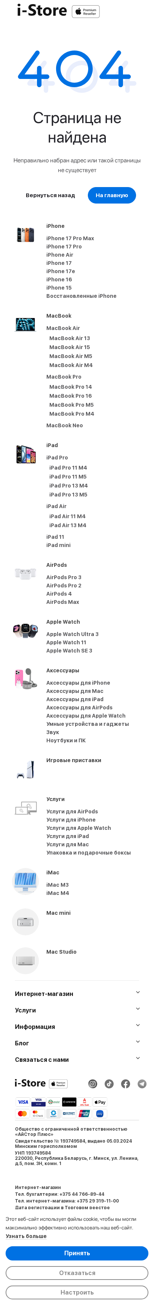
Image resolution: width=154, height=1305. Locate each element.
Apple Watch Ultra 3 (72, 634)
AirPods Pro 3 (63, 577)
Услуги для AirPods (72, 812)
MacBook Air (63, 328)
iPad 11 (55, 537)
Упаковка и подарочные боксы (88, 853)
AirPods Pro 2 (63, 586)
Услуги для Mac (67, 844)
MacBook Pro (63, 377)
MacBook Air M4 (71, 365)
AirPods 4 (59, 594)
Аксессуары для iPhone (78, 683)
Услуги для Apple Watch (78, 828)
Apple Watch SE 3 (69, 651)
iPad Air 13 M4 (67, 525)
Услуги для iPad (67, 836)
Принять (77, 1253)
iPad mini (58, 545)
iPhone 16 (59, 279)
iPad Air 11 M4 (67, 516)
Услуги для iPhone (71, 820)
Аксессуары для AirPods (79, 707)
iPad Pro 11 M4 (68, 468)
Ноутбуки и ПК (66, 740)
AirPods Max (62, 602)
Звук (52, 732)
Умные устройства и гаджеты (87, 724)
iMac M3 (57, 885)
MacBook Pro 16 (70, 396)
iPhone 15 (59, 288)
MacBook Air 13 (69, 338)
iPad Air (56, 506)
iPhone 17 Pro (64, 247)
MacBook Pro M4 (71, 414)
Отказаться (77, 1273)
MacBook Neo (64, 425)
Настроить (77, 1292)
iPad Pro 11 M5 (68, 477)
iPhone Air (59, 255)
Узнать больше (26, 1236)
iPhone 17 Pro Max (70, 238)
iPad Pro (57, 458)
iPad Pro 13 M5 (68, 495)
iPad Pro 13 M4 (68, 486)
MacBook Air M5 (70, 356)
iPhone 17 (59, 263)
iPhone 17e (60, 271)
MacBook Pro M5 (71, 405)
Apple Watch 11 (66, 642)
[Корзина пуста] (144, 11)
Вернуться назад (50, 195)
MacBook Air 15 (69, 347)
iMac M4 (57, 893)
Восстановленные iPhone (81, 296)
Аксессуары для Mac (75, 691)
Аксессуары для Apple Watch (86, 716)
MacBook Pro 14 (70, 387)
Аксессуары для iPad (75, 699)
